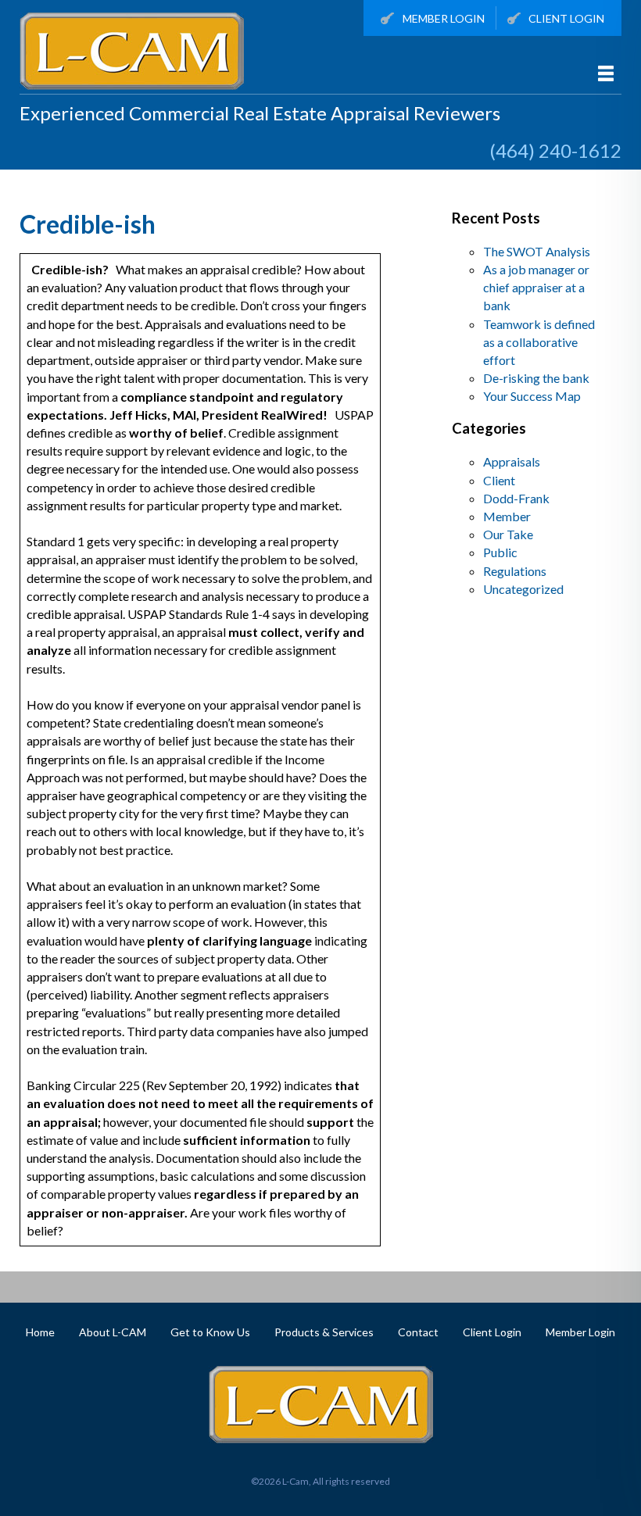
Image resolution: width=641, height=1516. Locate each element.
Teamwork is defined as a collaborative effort (539, 341)
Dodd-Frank (516, 498)
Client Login (566, 18)
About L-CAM (112, 1332)
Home (40, 1332)
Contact (418, 1332)
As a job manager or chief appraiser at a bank (536, 287)
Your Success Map (532, 395)
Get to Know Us (210, 1332)
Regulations (514, 570)
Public (500, 552)
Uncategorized (523, 588)
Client (499, 480)
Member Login (444, 18)
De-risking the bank (536, 377)
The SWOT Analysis (536, 251)
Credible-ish (88, 224)
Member (507, 516)
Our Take (508, 534)
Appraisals (511, 461)
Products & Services (324, 1332)
